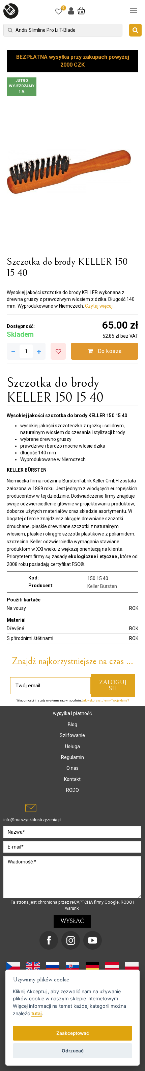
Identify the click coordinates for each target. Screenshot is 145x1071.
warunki (72, 908)
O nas (72, 768)
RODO (72, 790)
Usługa (72, 746)
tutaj (36, 1013)
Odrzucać (73, 1050)
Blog (72, 724)
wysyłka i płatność (72, 713)
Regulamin (72, 757)
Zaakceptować (72, 1033)
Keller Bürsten (102, 586)
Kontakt (72, 779)
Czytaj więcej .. (100, 306)
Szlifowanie (72, 735)
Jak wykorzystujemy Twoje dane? (105, 700)
